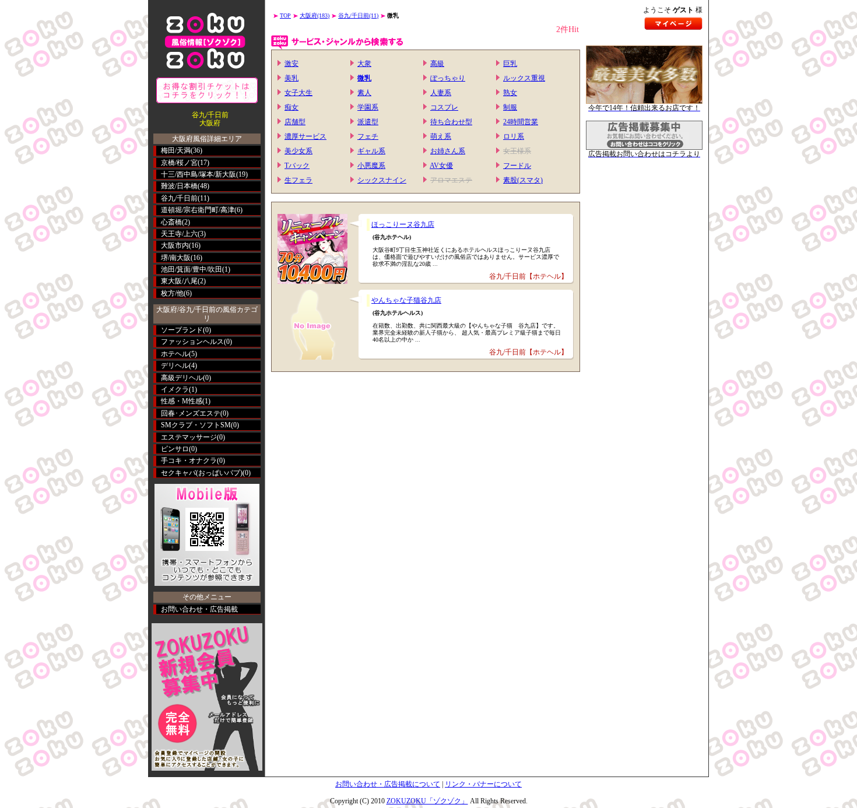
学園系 (367, 107)
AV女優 (441, 165)
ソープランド (182, 330)
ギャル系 (371, 151)
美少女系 (298, 151)
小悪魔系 (371, 165)
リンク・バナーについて (483, 784)
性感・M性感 (181, 401)
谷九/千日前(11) (358, 15)
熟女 (510, 93)
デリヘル (175, 365)
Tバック (297, 165)
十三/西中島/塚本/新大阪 (198, 174)
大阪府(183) (314, 15)
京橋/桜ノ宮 (179, 163)
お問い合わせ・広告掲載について (387, 784)
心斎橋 (171, 222)
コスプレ (444, 107)
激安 (291, 63)
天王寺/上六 (179, 234)
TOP (285, 15)
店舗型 (295, 122)
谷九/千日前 (179, 198)
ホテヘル (175, 354)
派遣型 (367, 122)
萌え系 (440, 136)
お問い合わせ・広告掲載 (199, 609)
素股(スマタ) (523, 180)
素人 (364, 93)
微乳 (364, 78)
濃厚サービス (305, 136)
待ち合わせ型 (451, 122)
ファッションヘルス (192, 342)
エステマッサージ (189, 437)
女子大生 (298, 93)
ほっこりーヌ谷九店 (402, 224)
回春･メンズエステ (190, 413)
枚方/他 (172, 293)
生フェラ (298, 180)
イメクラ (175, 389)
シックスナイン (381, 180)
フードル (517, 165)
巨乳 (510, 63)
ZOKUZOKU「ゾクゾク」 (427, 801)
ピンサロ (175, 449)
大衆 (364, 63)
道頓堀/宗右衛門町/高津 (197, 210)
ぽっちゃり (447, 78)
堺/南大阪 (176, 258)
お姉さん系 (447, 151)
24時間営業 (520, 122)
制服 (510, 107)
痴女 (291, 107)
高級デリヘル (182, 378)
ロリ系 (513, 136)
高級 (437, 63)
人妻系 (440, 93)
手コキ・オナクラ (189, 460)
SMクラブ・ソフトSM (196, 425)
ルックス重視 (524, 78)
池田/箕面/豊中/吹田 (191, 269)
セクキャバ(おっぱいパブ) (202, 473)
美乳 (291, 78)
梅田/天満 (176, 150)
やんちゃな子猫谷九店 (406, 300)
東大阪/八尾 (179, 281)
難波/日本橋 (179, 186)
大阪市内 (175, 245)
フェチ (367, 136)
